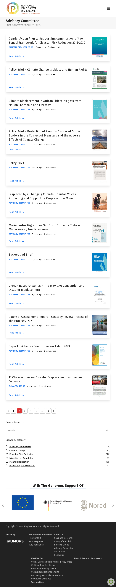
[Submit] (107, 430)
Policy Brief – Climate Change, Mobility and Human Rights (48, 69)
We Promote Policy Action (43, 568)
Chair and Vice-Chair (63, 538)
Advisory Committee (23, 25)
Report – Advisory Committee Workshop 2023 (39, 346)
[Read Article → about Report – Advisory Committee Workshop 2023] (99, 354)
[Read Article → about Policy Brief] (99, 171)
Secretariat (59, 551)
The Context (35, 538)
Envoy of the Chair (63, 541)
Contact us (59, 555)
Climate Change (17, 386)
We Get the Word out (41, 578)
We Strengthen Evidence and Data (47, 575)
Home (8, 25)
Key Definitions (36, 545)
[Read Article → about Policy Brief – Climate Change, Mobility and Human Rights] (99, 78)
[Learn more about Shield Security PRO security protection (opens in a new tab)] (111, 582)
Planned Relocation (19, 461)
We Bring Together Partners (44, 565)
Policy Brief (16, 163)
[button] (108, 8)
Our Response (36, 541)
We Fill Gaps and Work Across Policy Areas (51, 562)
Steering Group (61, 545)
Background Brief (20, 254)
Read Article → (16, 56)
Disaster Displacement (26, 526)
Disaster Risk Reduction (21, 47)
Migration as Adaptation (21, 457)
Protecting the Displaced (22, 465)
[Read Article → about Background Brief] (99, 263)
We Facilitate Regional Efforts (45, 572)
